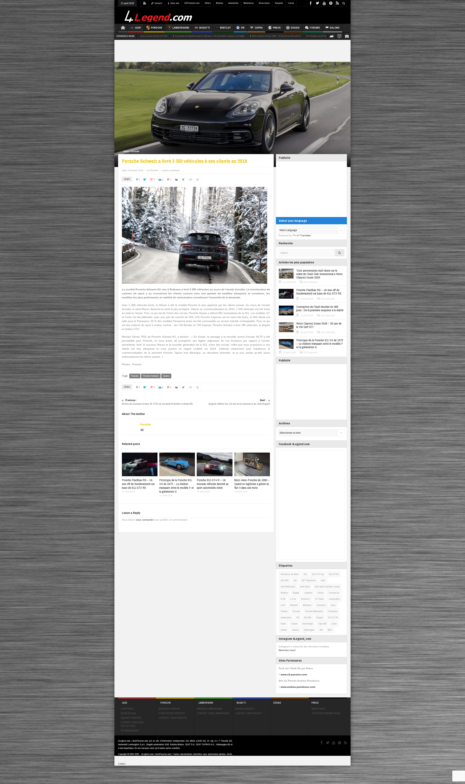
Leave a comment (170, 170)
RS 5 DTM (333, 617)
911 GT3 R (334, 574)
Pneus (277, 27)
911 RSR (285, 580)
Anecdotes (233, 3)
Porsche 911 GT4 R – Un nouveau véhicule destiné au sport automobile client (213, 484)
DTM (283, 598)
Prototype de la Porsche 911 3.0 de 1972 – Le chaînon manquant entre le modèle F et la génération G (254, 36)
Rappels (279, 3)
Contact (158, 3)
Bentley (225, 27)
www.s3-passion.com (294, 674)
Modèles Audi (128, 713)
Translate (305, 235)
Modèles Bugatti (245, 708)
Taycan (294, 623)
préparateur (286, 617)
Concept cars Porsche (173, 717)
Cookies (122, 763)
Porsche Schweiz (151, 375)
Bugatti (204, 27)
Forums (315, 27)
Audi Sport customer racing (327, 586)
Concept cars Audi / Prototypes (132, 724)
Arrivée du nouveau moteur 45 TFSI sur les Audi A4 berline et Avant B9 (157, 402)
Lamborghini (180, 27)
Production (332, 611)
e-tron (293, 598)
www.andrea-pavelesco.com (298, 686)
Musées (219, 3)
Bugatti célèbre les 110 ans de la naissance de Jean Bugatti (239, 402)
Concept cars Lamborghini (213, 713)
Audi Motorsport (288, 586)
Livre (283, 605)
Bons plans (264, 3)
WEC (330, 629)
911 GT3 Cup (318, 574)
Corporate (127, 708)
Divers (208, 3)
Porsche (156, 27)
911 (305, 574)
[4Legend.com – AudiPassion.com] (159, 15)
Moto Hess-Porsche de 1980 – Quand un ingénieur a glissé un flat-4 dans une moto (252, 484)
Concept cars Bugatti (248, 713)
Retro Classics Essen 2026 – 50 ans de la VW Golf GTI (177, 36)
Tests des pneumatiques (326, 713)
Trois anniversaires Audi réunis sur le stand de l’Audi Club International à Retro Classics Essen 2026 (319, 274)
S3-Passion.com (191, 3)
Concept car (334, 592)
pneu (333, 605)
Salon (283, 623)
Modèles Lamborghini (209, 708)
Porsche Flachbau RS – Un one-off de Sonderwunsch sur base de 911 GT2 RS (138, 484)
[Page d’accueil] (123, 28)
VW (242, 27)
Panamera (321, 605)
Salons (334, 27)
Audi (138, 27)
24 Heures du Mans (290, 574)
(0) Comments (310, 282)
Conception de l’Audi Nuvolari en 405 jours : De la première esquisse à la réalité (319, 308)
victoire (295, 629)
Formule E (305, 598)
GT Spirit (319, 598)
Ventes (166, 375)
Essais (295, 27)
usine (334, 623)
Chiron (321, 592)
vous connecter (144, 519)
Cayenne (308, 592)
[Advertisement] (281, 15)
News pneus (318, 708)
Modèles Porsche (169, 708)
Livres (291, 3)
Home (126, 151)
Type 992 (322, 623)
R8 (297, 617)
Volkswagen (309, 629)
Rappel (319, 617)
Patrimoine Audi (130, 730)
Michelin (294, 605)
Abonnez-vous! (287, 650)
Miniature (307, 605)
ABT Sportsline (309, 580)
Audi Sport (305, 586)
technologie (307, 623)
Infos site (174, 3)
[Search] (339, 252)
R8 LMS (307, 617)
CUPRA (259, 27)
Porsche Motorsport (314, 611)
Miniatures (249, 3)
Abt (295, 580)
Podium (284, 611)
